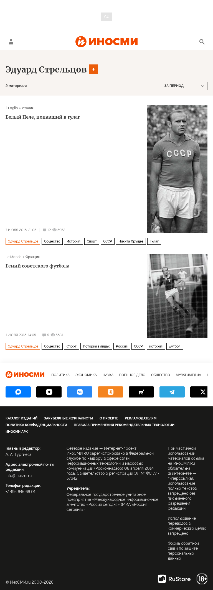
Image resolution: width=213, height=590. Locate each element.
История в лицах (96, 346)
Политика (60, 375)
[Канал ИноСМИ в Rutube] (141, 392)
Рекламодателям (140, 418)
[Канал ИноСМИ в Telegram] (172, 392)
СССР (107, 241)
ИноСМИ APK (17, 432)
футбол (175, 346)
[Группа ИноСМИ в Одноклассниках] (110, 392)
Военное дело (132, 375)
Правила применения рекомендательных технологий (124, 425)
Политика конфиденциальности (36, 425)
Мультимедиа (188, 375)
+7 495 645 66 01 (21, 491)
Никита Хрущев (130, 241)
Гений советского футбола (37, 266)
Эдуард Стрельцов (46, 69)
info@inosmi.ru (19, 475)
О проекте (109, 418)
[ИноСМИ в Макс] (18, 392)
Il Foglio (12, 108)
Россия (122, 346)
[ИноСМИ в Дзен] (49, 392)
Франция (33, 257)
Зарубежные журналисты (68, 418)
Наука (108, 375)
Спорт (92, 241)
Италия (28, 108)
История (73, 241)
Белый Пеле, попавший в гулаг (43, 117)
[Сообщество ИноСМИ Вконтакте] (79, 392)
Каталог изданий (21, 418)
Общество (52, 241)
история (156, 346)
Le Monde (13, 257)
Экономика (86, 375)
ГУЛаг (154, 241)
